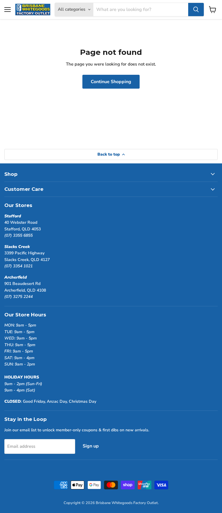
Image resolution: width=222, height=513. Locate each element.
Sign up (91, 446)
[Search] (196, 9)
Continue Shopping (111, 82)
